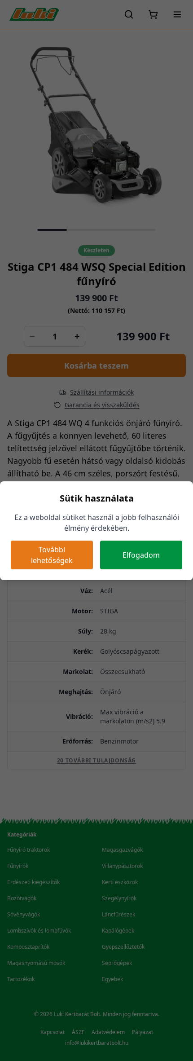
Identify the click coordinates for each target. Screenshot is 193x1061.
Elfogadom (141, 555)
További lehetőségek (52, 555)
